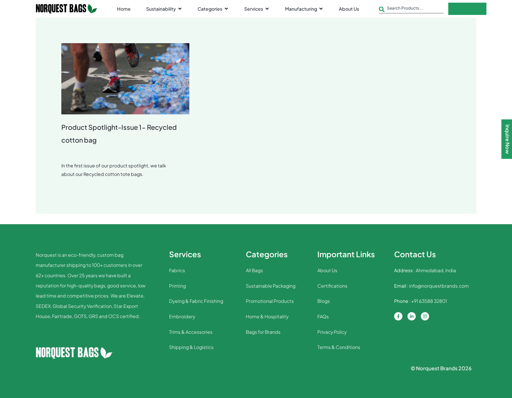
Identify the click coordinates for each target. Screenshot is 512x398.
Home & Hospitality (267, 316)
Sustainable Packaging (270, 286)
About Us (327, 270)
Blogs (323, 301)
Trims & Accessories (191, 332)
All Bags (254, 270)
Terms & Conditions (338, 347)
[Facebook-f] (398, 316)
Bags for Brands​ (263, 332)
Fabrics (177, 270)
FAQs (323, 316)
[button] (164, 9)
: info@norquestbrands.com (431, 286)
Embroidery (182, 316)
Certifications (332, 286)
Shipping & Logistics (191, 347)
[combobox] (411, 9)
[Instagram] (425, 316)
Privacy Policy (332, 332)
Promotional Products (270, 301)
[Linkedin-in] (411, 316)
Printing (177, 286)
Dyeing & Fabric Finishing (196, 301)
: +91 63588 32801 (420, 301)
